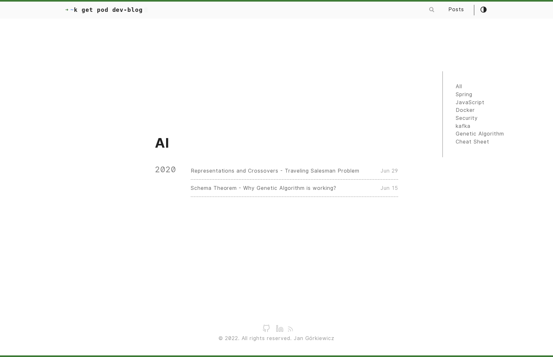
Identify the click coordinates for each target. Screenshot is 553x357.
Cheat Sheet (472, 142)
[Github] (266, 331)
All (459, 86)
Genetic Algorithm (480, 134)
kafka (463, 126)
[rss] (290, 330)
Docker (465, 110)
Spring (464, 94)
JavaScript (470, 102)
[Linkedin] (280, 331)
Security (467, 118)
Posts (456, 9)
